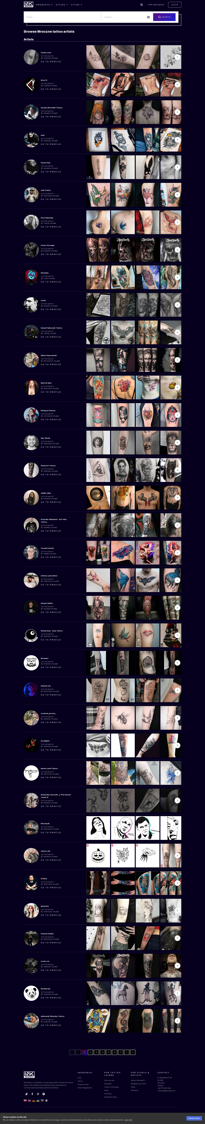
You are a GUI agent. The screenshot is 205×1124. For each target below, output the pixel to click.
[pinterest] (44, 1094)
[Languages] (141, 5)
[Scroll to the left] (90, 57)
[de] (33, 1101)
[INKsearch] (28, 4)
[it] (46, 1101)
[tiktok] (26, 1094)
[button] (141, 5)
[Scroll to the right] (177, 57)
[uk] (38, 1101)
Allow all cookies (194, 1118)
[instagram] (38, 1094)
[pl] (25, 1101)
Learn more (128, 1120)
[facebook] (32, 1094)
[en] (29, 1101)
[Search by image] (148, 17)
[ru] (42, 1101)
